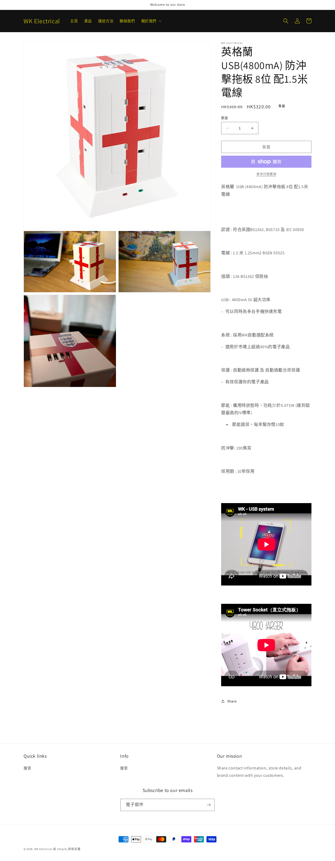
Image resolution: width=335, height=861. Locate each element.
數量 (224, 118)
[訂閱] (208, 805)
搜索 (27, 768)
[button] (151, 20)
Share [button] (232, 701)
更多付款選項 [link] (266, 174)
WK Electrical (43, 849)
